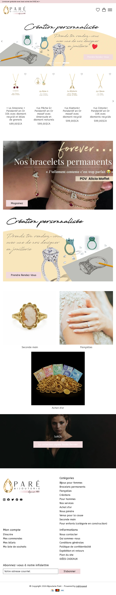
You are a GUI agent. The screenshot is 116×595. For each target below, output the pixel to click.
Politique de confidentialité (75, 546)
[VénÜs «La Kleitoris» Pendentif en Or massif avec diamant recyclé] (72, 88)
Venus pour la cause (71, 515)
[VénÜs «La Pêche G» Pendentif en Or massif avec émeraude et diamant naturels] (43, 88)
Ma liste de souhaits (14, 546)
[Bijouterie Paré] (14, 9)
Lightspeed (81, 586)
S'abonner (70, 571)
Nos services (67, 503)
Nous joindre (67, 511)
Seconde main (30, 347)
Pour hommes (68, 499)
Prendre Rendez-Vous (98, 57)
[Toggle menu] (110, 10)
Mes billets (9, 542)
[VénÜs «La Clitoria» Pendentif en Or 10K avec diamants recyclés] (100, 88)
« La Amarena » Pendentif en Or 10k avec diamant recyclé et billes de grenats (15, 114)
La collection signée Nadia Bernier (58, 444)
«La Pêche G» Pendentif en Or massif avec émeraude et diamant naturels (44, 114)
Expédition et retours (72, 550)
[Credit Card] (52, 590)
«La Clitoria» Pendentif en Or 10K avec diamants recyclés (100, 112)
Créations (65, 495)
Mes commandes (12, 538)
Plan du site (66, 554)
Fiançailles (86, 347)
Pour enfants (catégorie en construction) (83, 523)
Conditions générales (72, 542)
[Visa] (62, 590)
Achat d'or (58, 407)
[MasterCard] (57, 590)
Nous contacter (69, 534)
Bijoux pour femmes (71, 482)
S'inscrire (8, 534)
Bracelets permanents (72, 486)
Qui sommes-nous (70, 538)
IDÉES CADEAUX (69, 559)
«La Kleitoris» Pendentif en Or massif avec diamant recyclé (72, 112)
